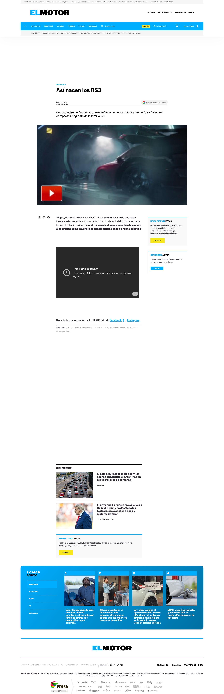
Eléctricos (48, 26)
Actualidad (36, 26)
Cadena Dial (127, 686)
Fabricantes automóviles (119, 328)
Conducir (60, 26)
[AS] (158, 12)
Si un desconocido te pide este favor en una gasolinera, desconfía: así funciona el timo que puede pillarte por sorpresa (80, 616)
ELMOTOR (33, 584)
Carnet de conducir (125, 2)
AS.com (140, 682)
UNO (100, 686)
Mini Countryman (62, 2)
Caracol (158, 682)
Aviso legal (25, 665)
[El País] (151, 12)
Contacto (93, 665)
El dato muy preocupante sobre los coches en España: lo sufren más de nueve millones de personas (119, 476)
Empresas (105, 328)
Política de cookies (72, 665)
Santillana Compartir (120, 682)
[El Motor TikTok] (118, 665)
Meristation (152, 690)
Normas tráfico (38, 2)
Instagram (133, 320)
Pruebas (71, 26)
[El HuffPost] (180, 12)
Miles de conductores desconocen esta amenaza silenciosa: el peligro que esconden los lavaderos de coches (113, 615)
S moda (128, 690)
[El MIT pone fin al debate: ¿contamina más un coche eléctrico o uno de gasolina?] (181, 605)
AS (30, 606)
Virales (82, 26)
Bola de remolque (141, 2)
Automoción (87, 328)
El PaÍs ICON (117, 690)
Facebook (116, 320)
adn (148, 682)
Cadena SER (132, 682)
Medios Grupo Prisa (59, 691)
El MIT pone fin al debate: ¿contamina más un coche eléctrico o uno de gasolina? (181, 614)
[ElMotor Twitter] (111, 665)
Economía (96, 328)
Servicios (146, 26)
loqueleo (140, 690)
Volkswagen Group (63, 332)
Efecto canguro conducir (80, 2)
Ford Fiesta (111, 2)
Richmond (81, 690)
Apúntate (66, 553)
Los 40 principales (95, 682)
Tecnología (92, 26)
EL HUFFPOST (33, 592)
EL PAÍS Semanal (136, 686)
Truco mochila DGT (98, 2)
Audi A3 (78, 328)
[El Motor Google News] (121, 665)
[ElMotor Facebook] (107, 665)
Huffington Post (86, 686)
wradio (107, 686)
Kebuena (155, 686)
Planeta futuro (146, 686)
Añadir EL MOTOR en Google (156, 102)
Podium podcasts (106, 690)
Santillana (106, 682)
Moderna (93, 690)
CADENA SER (33, 613)
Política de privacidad (37, 665)
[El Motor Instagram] (115, 665)
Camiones (50, 2)
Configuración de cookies (55, 665)
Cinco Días (117, 686)
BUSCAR (157, 268)
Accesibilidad (84, 665)
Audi (72, 328)
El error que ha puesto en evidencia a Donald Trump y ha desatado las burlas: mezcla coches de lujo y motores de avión (119, 509)
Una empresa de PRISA (59, 684)
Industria (133, 328)
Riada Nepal (168, 2)
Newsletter (109, 26)
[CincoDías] (167, 12)
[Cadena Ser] (191, 12)
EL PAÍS (31, 599)
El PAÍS (82, 682)
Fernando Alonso (156, 2)
